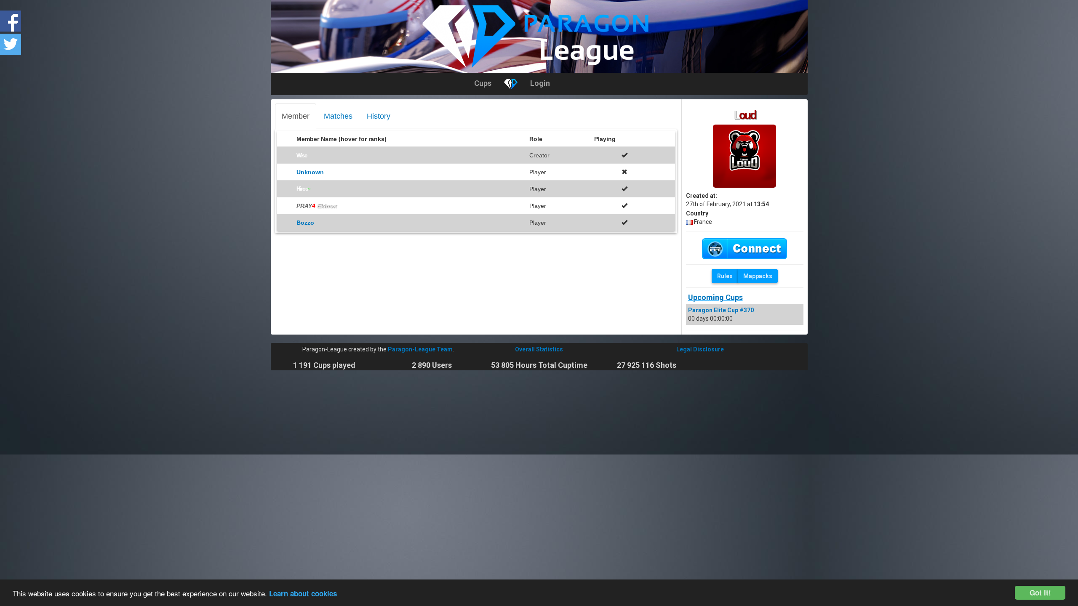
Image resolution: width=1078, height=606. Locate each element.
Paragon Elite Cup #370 (721, 310)
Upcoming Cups (715, 297)
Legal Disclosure (700, 349)
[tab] (295, 117)
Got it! (1040, 592)
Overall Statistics (539, 349)
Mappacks (757, 276)
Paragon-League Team (420, 349)
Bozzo (305, 222)
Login (540, 83)
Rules (725, 276)
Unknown (310, 172)
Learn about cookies (303, 593)
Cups (482, 83)
